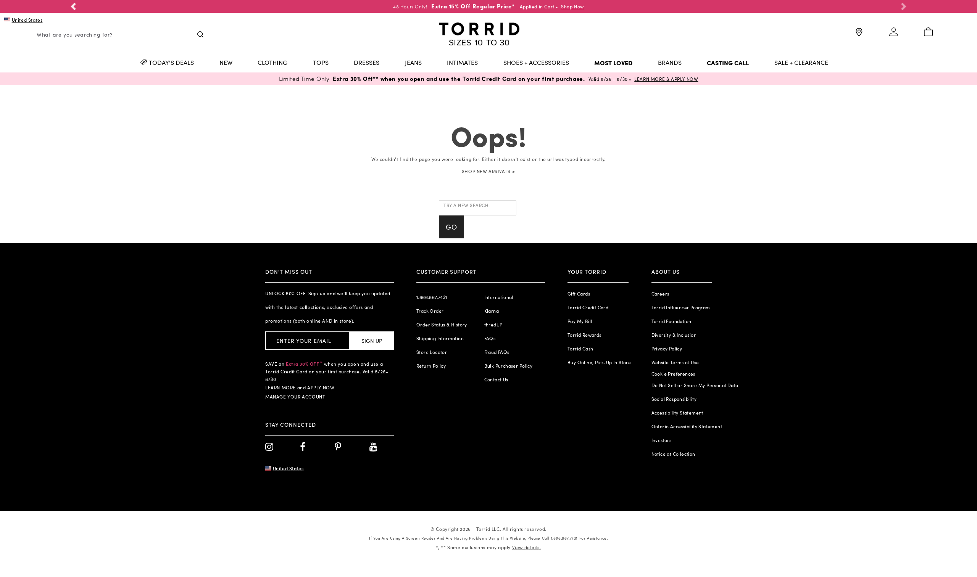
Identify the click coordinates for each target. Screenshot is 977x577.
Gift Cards (578, 294)
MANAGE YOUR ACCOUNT (295, 397)
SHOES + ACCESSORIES (536, 62)
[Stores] (858, 35)
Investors (661, 440)
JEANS (413, 62)
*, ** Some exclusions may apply (488, 547)
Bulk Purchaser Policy (508, 366)
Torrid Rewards (584, 335)
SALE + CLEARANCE (801, 62)
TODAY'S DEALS (171, 62)
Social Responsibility (673, 399)
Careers (660, 294)
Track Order (429, 311)
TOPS (321, 62)
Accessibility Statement (677, 413)
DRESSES (366, 62)
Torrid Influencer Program (680, 307)
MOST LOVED (613, 63)
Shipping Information (440, 338)
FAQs (490, 338)
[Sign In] (893, 35)
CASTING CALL (728, 63)
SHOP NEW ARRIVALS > (488, 171)
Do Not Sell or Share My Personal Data (694, 385)
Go (451, 226)
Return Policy (431, 366)
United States (27, 20)
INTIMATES (462, 62)
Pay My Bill (579, 321)
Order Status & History (441, 324)
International (498, 297)
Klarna (491, 311)
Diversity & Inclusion (673, 335)
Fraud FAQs (496, 352)
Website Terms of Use (675, 362)
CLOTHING (272, 62)
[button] (73, 6)
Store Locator (431, 352)
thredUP (493, 324)
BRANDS (670, 62)
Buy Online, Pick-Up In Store (599, 362)
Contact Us (496, 379)
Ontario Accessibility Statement (686, 426)
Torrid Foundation (671, 321)
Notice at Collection (673, 454)
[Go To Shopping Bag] (928, 32)
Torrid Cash (580, 349)
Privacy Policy (666, 349)
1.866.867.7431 (431, 297)
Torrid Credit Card (587, 307)
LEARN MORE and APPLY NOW (299, 387)
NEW (225, 62)
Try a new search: (466, 205)
